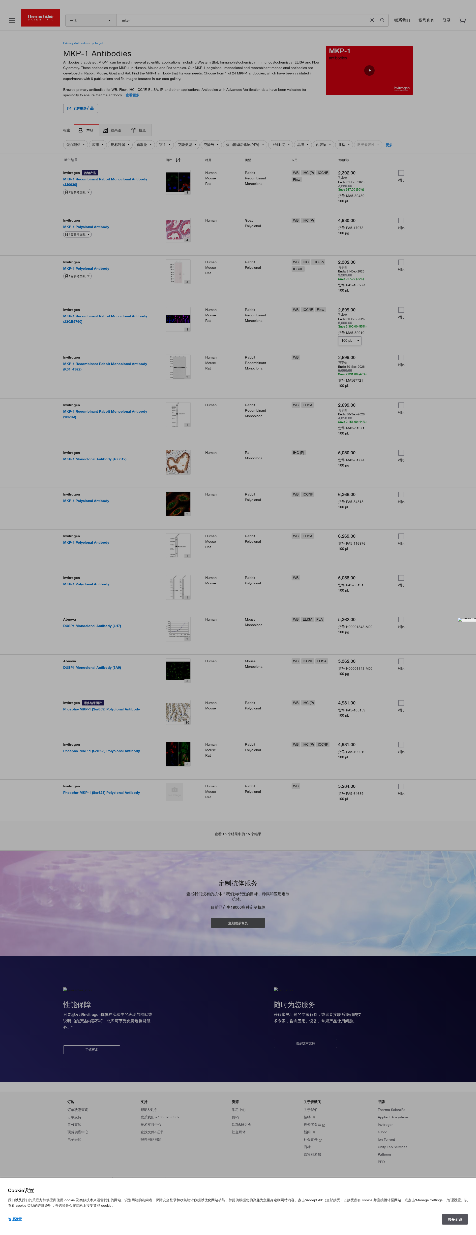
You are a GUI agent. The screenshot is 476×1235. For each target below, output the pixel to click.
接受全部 (455, 1219)
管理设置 (15, 1219)
